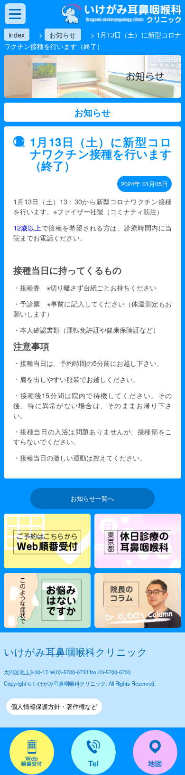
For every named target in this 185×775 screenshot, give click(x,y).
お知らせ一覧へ (92, 498)
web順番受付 (31, 752)
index (17, 34)
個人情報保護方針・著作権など (54, 706)
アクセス (155, 752)
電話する (93, 752)
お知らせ (62, 34)
